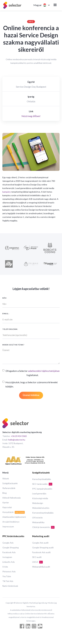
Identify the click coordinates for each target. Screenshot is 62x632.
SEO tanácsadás (42, 484)
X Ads (5, 566)
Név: (4, 298)
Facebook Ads (9, 552)
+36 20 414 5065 (19, 436)
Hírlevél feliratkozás (11, 497)
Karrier (5, 502)
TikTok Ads (7, 581)
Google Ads (8, 542)
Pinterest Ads (9, 571)
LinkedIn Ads (8, 562)
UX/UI (37, 562)
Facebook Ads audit (41, 552)
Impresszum (8, 526)
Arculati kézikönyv (10, 521)
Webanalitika (38, 522)
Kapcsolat (7, 507)
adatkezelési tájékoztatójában (44, 370)
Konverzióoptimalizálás (43, 512)
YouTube (6, 576)
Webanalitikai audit (41, 566)
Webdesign (37, 503)
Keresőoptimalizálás (41, 479)
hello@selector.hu (16, 439)
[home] (12, 5)
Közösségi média (40, 498)
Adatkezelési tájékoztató (14, 517)
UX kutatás (37, 517)
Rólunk (5, 478)
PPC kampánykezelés (42, 488)
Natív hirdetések (10, 586)
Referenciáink (8, 488)
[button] (40, 5)
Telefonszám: (10, 329)
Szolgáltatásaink (10, 483)
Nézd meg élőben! (31, 116)
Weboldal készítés (40, 508)
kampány (6, 191)
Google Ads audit (40, 542)
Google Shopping (10, 547)
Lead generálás (39, 493)
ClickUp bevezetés (43, 527)
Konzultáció (13, 512)
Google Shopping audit (43, 547)
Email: (5, 314)
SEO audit (37, 557)
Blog (4, 493)
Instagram (7, 557)
